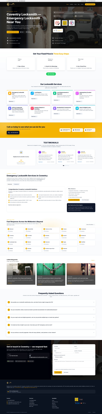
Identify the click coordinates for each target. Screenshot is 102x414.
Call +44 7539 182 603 (90, 4)
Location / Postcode (78, 350)
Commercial (16, 184)
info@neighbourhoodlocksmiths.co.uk (30, 387)
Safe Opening (31, 403)
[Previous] (37, 157)
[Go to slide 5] (67, 165)
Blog (78, 4)
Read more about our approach (14, 204)
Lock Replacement (32, 400)
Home (67, 4)
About (75, 4)
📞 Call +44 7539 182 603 (74, 199)
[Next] (95, 157)
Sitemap (94, 412)
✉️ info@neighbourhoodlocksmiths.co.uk (38, 356)
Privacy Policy (54, 406)
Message (56, 359)
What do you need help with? (59, 355)
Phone (75, 346)
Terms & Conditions (55, 407)
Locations (71, 4)
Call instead (66, 372)
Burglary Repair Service (33, 404)
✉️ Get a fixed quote (85, 199)
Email (55, 350)
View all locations (89, 224)
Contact (82, 4)
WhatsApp (51, 73)
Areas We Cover (55, 401)
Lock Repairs (31, 401)
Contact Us (54, 404)
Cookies (89, 412)
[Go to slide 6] (68, 165)
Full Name (56, 346)
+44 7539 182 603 (22, 0)
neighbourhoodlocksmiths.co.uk (13, 403)
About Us (53, 403)
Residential (10, 184)
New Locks (31, 406)
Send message (58, 372)
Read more (11, 101)
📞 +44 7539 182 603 (13, 355)
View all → (93, 260)
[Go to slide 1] (63, 165)
